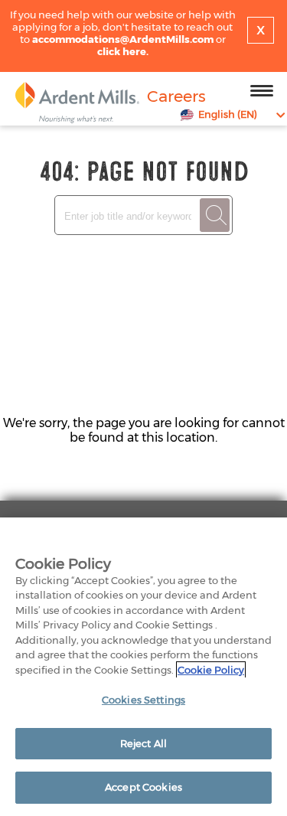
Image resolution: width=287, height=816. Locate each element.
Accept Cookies (143, 787)
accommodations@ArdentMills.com (123, 39)
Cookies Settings (143, 700)
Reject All (143, 743)
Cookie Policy (211, 670)
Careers (176, 96)
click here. (122, 51)
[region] (143, 666)
